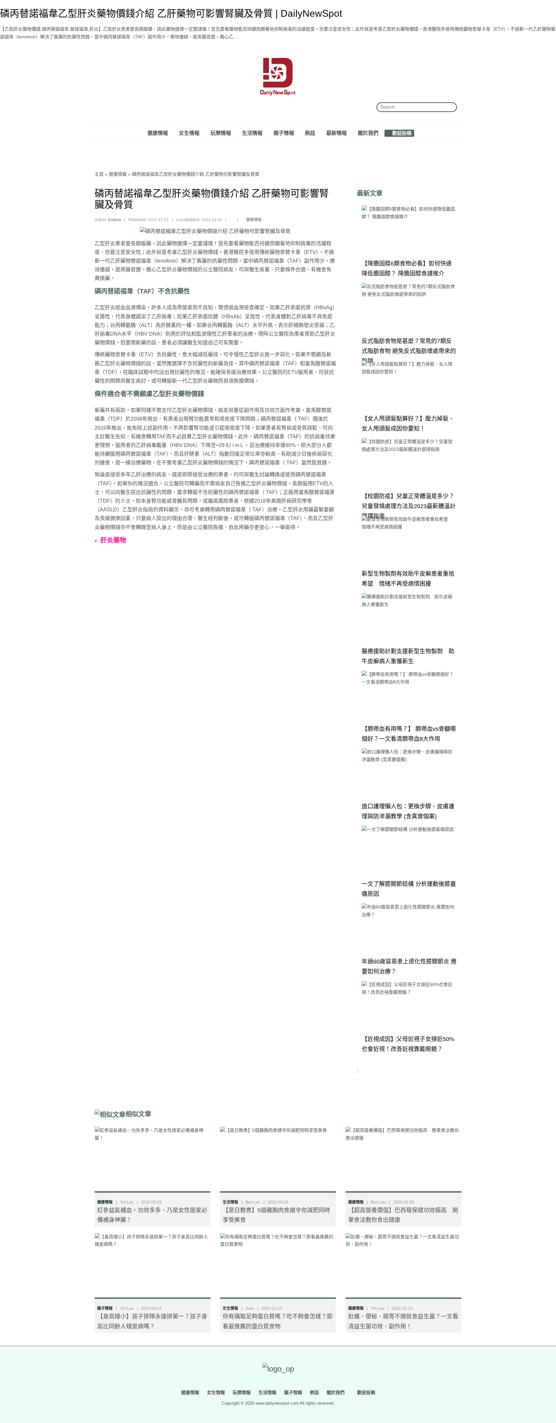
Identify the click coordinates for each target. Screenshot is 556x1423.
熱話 (310, 132)
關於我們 (368, 132)
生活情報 (252, 132)
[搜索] (449, 107)
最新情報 (336, 132)
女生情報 (189, 132)
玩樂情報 (220, 132)
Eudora (114, 220)
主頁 (99, 174)
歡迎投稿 (401, 133)
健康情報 (157, 132)
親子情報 (283, 132)
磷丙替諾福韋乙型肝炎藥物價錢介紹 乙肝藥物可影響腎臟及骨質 (195, 174)
